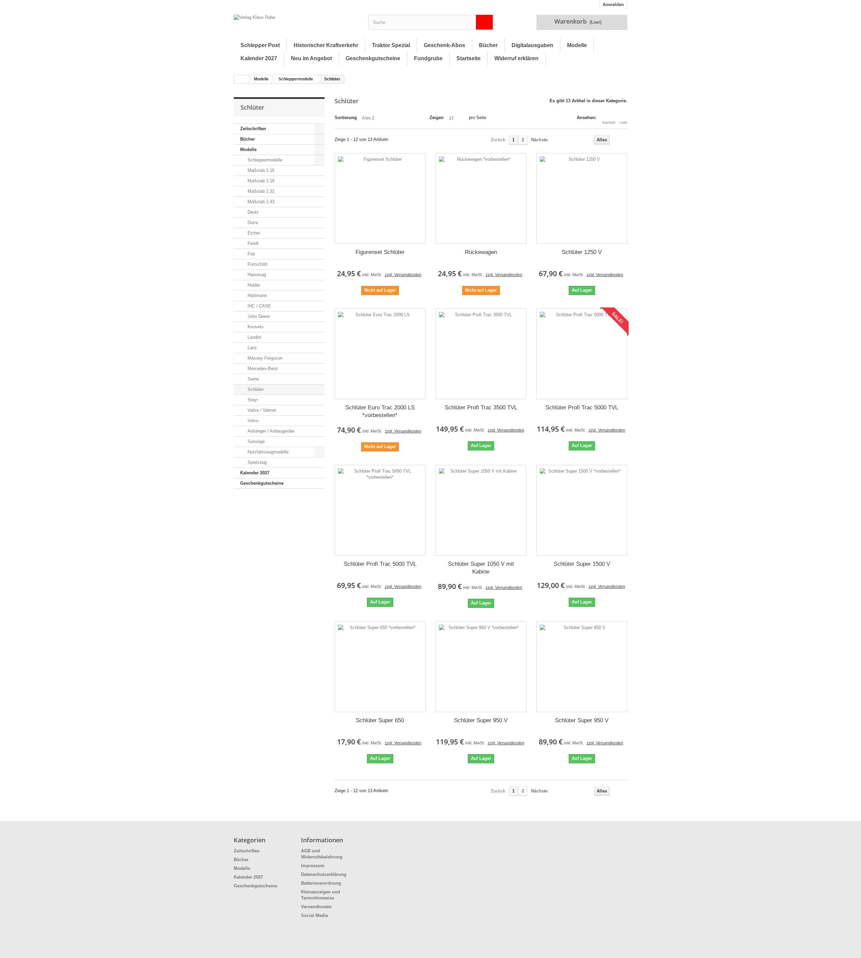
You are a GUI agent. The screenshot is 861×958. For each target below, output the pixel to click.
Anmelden (613, 4)
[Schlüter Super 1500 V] (582, 510)
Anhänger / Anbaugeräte (270, 431)
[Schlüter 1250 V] (582, 198)
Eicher (253, 232)
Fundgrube (428, 58)
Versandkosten (316, 906)
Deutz (252, 212)
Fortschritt (256, 264)
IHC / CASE (258, 305)
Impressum (313, 865)
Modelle (577, 45)
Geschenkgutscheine (373, 58)
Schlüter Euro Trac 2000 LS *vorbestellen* (380, 411)
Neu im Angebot (311, 58)
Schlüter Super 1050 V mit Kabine (481, 568)
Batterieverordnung (321, 883)
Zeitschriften (253, 128)
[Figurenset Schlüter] (380, 198)
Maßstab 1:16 (260, 170)
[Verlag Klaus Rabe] (296, 23)
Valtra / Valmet (261, 410)
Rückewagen (481, 252)
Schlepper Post (260, 45)
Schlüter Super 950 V (481, 720)
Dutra (252, 222)
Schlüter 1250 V (582, 252)
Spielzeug (256, 462)
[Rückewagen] (481, 198)
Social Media (314, 915)
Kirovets (255, 326)
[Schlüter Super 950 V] (481, 667)
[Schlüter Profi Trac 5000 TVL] (582, 354)
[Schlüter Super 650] (380, 667)
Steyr (252, 399)
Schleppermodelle (295, 79)
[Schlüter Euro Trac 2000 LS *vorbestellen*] (380, 354)
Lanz (251, 347)
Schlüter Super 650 (380, 720)
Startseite (468, 58)
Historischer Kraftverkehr (326, 45)
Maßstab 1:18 (260, 180)
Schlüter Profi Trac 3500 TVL (481, 407)
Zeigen (436, 117)
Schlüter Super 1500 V (582, 564)
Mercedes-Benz (262, 368)
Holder (253, 285)
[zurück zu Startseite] (240, 79)
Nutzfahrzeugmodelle (267, 451)
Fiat (250, 253)
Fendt (252, 243)
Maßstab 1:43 (260, 201)
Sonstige (255, 441)
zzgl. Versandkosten (403, 274)
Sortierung (346, 117)
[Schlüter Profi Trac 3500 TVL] (481, 354)
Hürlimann (256, 295)
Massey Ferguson (264, 358)
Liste (623, 122)
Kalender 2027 (258, 58)
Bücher (488, 45)
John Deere (258, 316)
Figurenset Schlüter (380, 252)
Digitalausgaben (532, 45)
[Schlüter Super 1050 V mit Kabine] (481, 510)
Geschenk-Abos (444, 45)
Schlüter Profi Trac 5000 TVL (582, 407)
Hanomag (256, 274)
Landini (253, 337)
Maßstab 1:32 (260, 191)
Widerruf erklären (516, 58)
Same (252, 378)
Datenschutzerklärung (323, 874)
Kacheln (608, 122)
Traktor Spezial (391, 45)
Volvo (252, 420)
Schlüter (255, 389)
